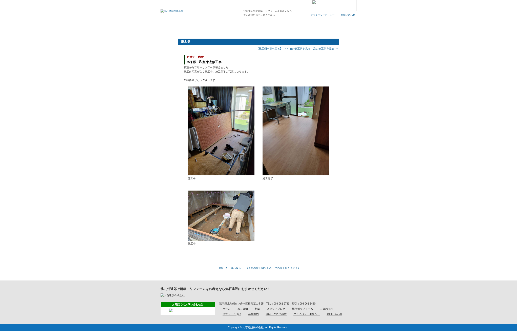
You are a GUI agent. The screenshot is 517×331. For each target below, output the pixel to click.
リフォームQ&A (232, 314)
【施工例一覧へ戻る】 (269, 48)
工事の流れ (326, 308)
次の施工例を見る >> (325, 48)
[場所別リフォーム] (209, 25)
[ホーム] (177, 25)
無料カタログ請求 (276, 314)
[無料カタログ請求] (340, 25)
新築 (257, 308)
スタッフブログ (276, 308)
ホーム (226, 308)
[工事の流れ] (242, 25)
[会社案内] (307, 25)
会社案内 (253, 314)
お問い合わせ (348, 15)
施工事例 (242, 308)
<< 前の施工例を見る (297, 48)
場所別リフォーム (302, 308)
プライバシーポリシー (322, 15)
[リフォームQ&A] (274, 25)
